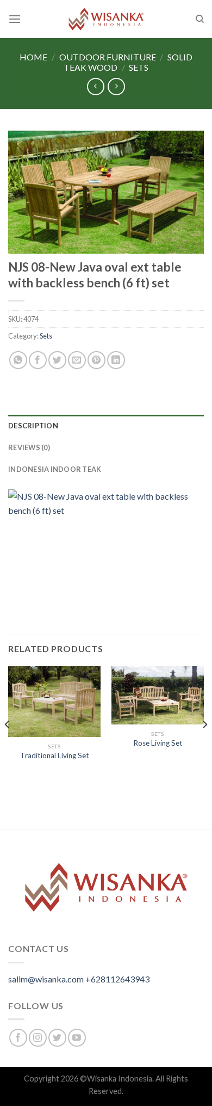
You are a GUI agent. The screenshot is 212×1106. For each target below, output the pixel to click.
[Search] (200, 19)
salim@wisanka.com (46, 979)
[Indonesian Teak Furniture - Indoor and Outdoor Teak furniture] (106, 19)
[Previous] (7, 746)
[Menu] (14, 18)
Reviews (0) (29, 447)
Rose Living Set (158, 743)
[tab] (106, 426)
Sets (138, 67)
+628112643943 (117, 979)
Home (33, 57)
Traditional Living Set (54, 755)
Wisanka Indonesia (119, 1078)
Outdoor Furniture (107, 57)
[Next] (204, 746)
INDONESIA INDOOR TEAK (54, 469)
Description (33, 425)
